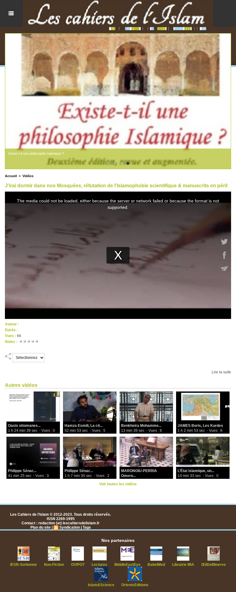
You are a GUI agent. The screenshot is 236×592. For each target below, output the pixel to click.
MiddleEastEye (127, 564)
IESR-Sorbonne (23, 564)
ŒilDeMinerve (213, 564)
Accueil (11, 176)
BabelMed (156, 564)
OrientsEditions (134, 585)
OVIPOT (78, 564)
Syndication (69, 527)
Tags (87, 527)
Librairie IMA (183, 564)
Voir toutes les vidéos (118, 484)
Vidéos (27, 176)
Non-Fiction (54, 564)
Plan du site (40, 527)
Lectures (99, 564)
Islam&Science (101, 585)
